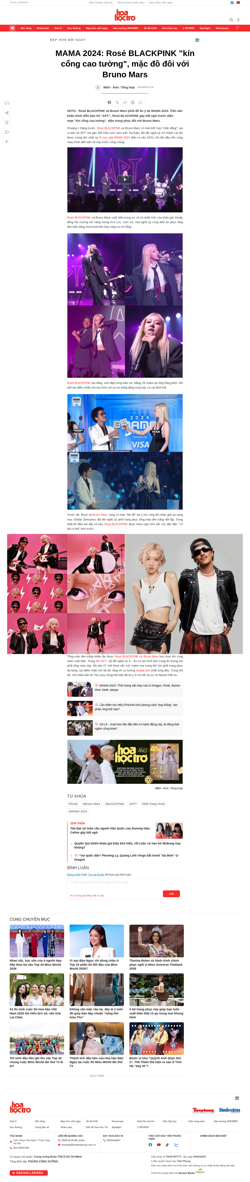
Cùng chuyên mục (30, 919)
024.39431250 (21, 1147)
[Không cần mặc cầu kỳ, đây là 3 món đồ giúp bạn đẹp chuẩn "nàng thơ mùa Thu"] (97, 989)
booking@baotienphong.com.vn (79, 1144)
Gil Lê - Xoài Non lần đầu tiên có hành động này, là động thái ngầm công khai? (137, 726)
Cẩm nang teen (196, 1121)
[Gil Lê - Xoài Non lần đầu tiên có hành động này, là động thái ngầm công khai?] (80, 728)
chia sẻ (109, 102)
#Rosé (73, 804)
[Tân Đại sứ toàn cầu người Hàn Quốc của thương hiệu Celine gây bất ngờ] (169, 830)
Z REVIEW (188, 28)
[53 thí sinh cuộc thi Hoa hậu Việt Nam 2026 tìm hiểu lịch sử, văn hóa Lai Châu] (37, 989)
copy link (125, 102)
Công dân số (42, 1127)
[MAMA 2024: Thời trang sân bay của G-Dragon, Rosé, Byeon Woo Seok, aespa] (80, 689)
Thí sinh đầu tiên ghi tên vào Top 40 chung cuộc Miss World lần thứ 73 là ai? (36, 1062)
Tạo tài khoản (96, 874)
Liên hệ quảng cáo (70, 1135)
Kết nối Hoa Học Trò (97, 1127)
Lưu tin (7, 122)
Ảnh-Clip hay (169, 28)
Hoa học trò (20, 1107)
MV (101, 661)
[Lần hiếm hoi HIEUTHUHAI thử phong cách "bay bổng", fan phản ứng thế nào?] (80, 708)
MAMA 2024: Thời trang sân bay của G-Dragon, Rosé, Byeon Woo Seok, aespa (137, 687)
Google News (197, 40)
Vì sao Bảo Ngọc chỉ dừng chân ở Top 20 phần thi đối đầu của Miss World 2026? (94, 964)
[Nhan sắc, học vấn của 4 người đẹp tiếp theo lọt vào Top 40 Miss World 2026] (37, 941)
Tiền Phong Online (100, 2)
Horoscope (222, 28)
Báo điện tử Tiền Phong (125, 15)
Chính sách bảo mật (213, 1135)
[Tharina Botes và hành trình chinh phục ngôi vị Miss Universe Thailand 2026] (156, 941)
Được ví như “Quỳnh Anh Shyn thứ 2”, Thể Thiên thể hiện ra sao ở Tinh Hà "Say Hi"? (155, 1062)
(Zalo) (81, 1140)
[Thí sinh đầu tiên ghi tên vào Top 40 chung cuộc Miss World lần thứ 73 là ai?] (37, 1038)
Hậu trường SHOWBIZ (125, 28)
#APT (133, 804)
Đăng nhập (74, 874)
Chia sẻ (7, 113)
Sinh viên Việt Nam (160, 2)
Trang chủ (12, 28)
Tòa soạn (16, 1135)
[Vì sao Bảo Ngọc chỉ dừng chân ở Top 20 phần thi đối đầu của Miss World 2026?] (97, 941)
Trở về (7, 141)
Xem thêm (237, 28)
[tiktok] (169, 1145)
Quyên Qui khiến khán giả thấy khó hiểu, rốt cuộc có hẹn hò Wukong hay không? (127, 845)
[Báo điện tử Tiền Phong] (203, 1111)
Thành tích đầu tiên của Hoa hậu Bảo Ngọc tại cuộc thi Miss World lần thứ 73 (96, 1062)
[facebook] (232, 2)
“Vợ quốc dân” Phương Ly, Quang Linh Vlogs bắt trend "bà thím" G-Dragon (126, 857)
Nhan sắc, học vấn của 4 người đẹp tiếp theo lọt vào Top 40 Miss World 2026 (35, 964)
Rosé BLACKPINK (108, 128)
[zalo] (178, 1145)
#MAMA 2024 (78, 811)
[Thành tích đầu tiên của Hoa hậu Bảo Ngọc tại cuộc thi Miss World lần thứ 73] (97, 1038)
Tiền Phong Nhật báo (131, 2)
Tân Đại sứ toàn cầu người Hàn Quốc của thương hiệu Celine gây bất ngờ (110, 830)
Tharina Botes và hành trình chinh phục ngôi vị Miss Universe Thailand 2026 (155, 964)
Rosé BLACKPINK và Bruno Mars (137, 656)
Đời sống (26, 28)
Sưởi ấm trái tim (145, 1121)
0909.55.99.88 (69, 1140)
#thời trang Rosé (153, 804)
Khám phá (43, 28)
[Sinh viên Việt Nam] (229, 1111)
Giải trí (58, 28)
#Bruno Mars (91, 804)
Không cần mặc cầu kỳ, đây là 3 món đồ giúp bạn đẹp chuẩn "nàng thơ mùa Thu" (96, 1013)
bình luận (140, 102)
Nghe (7, 103)
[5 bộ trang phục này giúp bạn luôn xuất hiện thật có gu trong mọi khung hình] (156, 989)
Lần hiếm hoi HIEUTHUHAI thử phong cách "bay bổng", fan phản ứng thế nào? (136, 707)
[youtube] (238, 2)
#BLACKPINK (114, 804)
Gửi (171, 893)
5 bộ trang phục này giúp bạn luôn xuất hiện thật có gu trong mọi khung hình (156, 1013)
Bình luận (7, 132)
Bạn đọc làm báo (29, 1172)
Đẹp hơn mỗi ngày (97, 28)
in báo (132, 102)
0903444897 (113, 1140)
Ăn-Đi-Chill (150, 28)
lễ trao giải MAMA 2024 (114, 137)
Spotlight (205, 28)
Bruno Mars (100, 514)
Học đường (74, 28)
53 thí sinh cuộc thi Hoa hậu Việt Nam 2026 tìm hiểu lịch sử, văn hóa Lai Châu (35, 1013)
